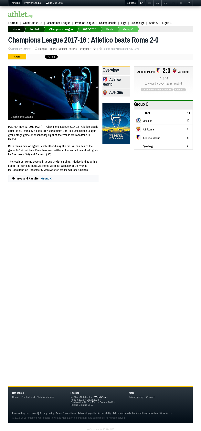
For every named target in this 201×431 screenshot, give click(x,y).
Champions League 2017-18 (157, 89)
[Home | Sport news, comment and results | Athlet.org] (21, 15)
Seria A (153, 22)
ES (157, 3)
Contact (150, 397)
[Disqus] (100, 312)
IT (181, 3)
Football (13, 22)
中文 (93, 49)
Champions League (58, 22)
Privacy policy (136, 397)
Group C (46, 178)
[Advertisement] (100, 223)
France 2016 (106, 402)
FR (149, 3)
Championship (107, 22)
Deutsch (63, 49)
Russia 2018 (77, 399)
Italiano (73, 49)
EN (141, 3)
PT (173, 3)
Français (43, 49)
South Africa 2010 (79, 402)
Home (15, 397)
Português (83, 49)
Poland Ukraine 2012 (81, 405)
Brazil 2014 (93, 399)
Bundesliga (137, 22)
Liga (123, 22)
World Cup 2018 (54, 3)
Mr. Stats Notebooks (43, 397)
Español (53, 49)
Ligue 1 (167, 22)
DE (165, 3)
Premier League (33, 3)
